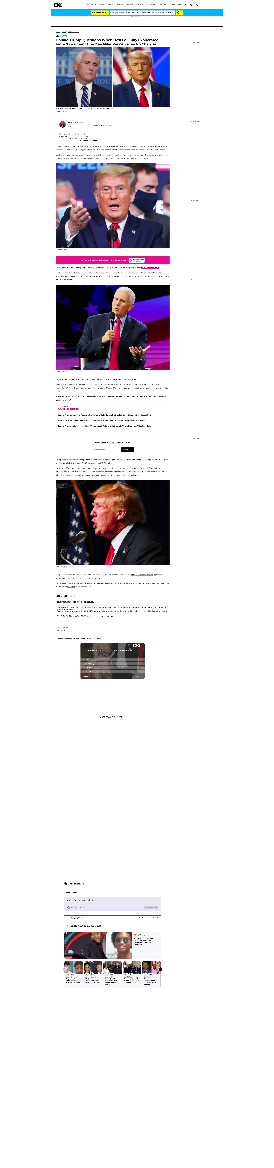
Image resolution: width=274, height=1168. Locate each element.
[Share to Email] (86, 134)
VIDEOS (140, 5)
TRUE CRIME (151, 5)
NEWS (101, 5)
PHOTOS (130, 5)
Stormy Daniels (113, 388)
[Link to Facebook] (186, 4)
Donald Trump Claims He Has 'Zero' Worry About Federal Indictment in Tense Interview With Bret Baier (104, 426)
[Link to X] (197, 4)
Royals (120, 5)
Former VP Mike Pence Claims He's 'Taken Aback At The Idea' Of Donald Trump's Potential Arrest (102, 421)
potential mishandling (106, 472)
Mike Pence (116, 146)
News (64, 32)
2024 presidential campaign (143, 575)
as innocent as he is (150, 268)
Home (58, 32)
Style (110, 5)
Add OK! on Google (90, 141)
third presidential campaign (103, 583)
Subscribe (176, 5)
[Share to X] (71, 134)
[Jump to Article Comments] (57, 134)
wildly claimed (68, 379)
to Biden (71, 587)
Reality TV (91, 5)
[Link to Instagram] (191, 4)
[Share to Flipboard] (79, 134)
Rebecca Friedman (75, 122)
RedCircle (65, 627)
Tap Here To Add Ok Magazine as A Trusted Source (103, 260)
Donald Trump (73, 32)
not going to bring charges (94, 155)
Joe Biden (75, 273)
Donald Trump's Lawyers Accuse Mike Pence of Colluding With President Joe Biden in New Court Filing (104, 415)
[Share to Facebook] (63, 134)
